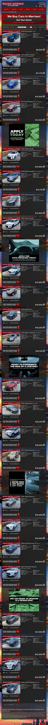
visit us (39, 716)
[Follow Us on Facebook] (36, 6)
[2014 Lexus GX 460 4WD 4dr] (11, 664)
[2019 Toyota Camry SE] (11, 502)
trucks (34, 712)
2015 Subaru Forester (28, 55)
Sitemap (25, 722)
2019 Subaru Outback (31, 332)
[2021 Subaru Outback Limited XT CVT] (11, 642)
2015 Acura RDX (28, 287)
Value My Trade (11, 49)
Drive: (22, 37)
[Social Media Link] (41, 6)
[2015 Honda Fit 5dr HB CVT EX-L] (11, 83)
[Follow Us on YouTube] (39, 6)
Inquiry (7, 49)
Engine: (22, 34)
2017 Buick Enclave (31, 101)
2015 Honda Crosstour (32, 195)
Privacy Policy (27, 720)
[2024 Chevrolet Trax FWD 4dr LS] (11, 548)
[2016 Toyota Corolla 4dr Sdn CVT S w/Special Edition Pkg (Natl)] (11, 154)
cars (32, 712)
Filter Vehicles (6, 27)
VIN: (34, 37)
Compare (6, 45)
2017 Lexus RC (29, 520)
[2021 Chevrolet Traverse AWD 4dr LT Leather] (11, 572)
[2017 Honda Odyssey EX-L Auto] (11, 455)
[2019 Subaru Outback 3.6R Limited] (11, 338)
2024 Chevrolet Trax (30, 543)
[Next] (44, 27)
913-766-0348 (43, 4)
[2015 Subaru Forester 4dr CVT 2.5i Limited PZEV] (11, 60)
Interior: (34, 36)
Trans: (22, 36)
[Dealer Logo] (13, 4)
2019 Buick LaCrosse (33, 264)
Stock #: (23, 33)
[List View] (13, 27)
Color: (34, 34)
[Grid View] (11, 27)
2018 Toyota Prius (29, 403)
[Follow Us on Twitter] (38, 6)
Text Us (18, 50)
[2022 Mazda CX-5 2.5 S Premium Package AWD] (11, 619)
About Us (22, 720)
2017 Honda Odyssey (30, 450)
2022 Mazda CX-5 (28, 614)
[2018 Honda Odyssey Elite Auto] (11, 687)
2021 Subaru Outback (31, 636)
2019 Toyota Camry (28, 496)
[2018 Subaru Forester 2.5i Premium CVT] (11, 176)
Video (4, 49)
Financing (15, 49)
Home (19, 720)
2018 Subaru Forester (32, 171)
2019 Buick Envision (32, 380)
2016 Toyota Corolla (31, 149)
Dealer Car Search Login (17, 722)
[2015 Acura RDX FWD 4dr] (11, 292)
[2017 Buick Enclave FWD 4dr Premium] (11, 107)
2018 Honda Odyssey (30, 682)
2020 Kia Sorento (28, 31)
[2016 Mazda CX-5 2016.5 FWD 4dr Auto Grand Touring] (11, 314)
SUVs (37, 712)
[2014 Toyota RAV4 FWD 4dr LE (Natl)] (11, 432)
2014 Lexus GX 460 (29, 659)
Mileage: (35, 33)
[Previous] (33, 27)
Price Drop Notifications (14, 45)
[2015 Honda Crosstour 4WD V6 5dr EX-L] (11, 200)
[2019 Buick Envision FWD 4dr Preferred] (11, 385)
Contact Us (24, 720)
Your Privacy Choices (29, 722)
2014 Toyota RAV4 (31, 427)
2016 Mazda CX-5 (29, 310)
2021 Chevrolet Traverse (28, 567)
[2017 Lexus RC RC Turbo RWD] (11, 525)
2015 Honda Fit (30, 78)
